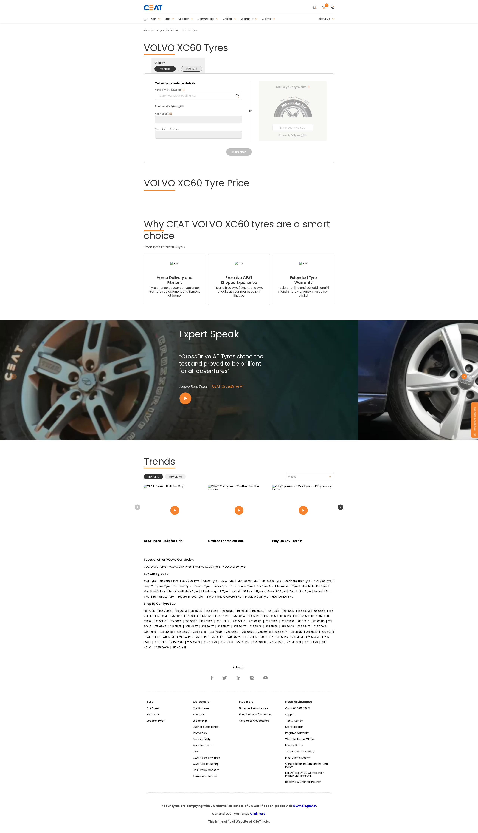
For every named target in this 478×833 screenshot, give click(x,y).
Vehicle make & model (169, 89)
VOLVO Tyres (175, 30)
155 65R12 (227, 611)
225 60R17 (239, 626)
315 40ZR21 (179, 647)
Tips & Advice (294, 721)
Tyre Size (191, 69)
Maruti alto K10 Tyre (314, 586)
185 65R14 (285, 616)
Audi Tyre (150, 581)
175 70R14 (239, 616)
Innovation (200, 733)
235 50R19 (314, 637)
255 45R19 (193, 642)
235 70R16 (320, 626)
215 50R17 (282, 637)
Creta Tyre (210, 581)
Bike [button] (167, 19)
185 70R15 (251, 637)
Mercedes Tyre (271, 581)
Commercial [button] (206, 19)
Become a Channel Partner (303, 782)
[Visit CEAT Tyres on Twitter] (224, 678)
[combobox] (310, 476)
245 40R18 (166, 632)
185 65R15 (301, 616)
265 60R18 (264, 632)
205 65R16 (287, 621)
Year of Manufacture (166, 129)
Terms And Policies (205, 776)
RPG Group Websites (206, 770)
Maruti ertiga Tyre (256, 596)
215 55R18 (312, 632)
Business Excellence (205, 727)
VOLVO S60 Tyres (155, 567)
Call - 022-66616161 (297, 708)
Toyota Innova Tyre (190, 596)
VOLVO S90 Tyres (180, 567)
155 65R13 (242, 611)
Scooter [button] (184, 19)
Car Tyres (159, 30)
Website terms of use (300, 739)
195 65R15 (207, 621)
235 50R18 (153, 637)
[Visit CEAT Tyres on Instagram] (252, 678)
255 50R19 (202, 637)
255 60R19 (243, 642)
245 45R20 (234, 637)
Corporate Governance (254, 721)
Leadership (200, 721)
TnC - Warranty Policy (299, 751)
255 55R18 (232, 632)
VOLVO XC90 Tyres (207, 567)
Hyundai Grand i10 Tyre (271, 591)
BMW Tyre (227, 581)
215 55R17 (303, 621)
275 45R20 (276, 642)
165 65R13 (304, 611)
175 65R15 (208, 616)
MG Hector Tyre (248, 581)
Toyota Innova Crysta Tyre (224, 596)
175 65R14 (192, 616)
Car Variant (163, 113)
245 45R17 (182, 632)
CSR (195, 751)
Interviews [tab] (175, 477)
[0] (323, 8)
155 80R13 (288, 611)
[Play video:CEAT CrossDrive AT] (224, 398)
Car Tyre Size (265, 586)
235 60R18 (287, 626)
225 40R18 (327, 632)
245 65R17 (177, 642)
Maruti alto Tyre (287, 586)
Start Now (239, 152)
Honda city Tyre (163, 596)
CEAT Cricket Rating (206, 764)
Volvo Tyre (220, 586)
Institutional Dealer (297, 758)
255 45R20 (210, 642)
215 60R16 (319, 621)
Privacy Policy (294, 745)
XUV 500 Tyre (190, 581)
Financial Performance (254, 708)
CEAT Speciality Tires (206, 758)
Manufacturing (202, 745)
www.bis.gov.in (304, 806)
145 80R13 (212, 611)
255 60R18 (227, 642)
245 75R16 (216, 632)
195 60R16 (191, 621)
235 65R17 (304, 626)
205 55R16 (239, 621)
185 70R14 (317, 616)
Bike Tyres (153, 714)
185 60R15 (270, 616)
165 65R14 (319, 611)
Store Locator (294, 727)
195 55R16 (160, 621)
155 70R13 (273, 611)
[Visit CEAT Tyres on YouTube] (266, 678)
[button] (332, 8)
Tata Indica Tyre (300, 591)
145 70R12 (165, 611)
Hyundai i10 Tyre (242, 591)
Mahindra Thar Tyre (297, 581)
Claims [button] (266, 19)
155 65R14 (258, 611)
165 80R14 (161, 616)
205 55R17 (267, 637)
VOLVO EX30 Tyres (235, 567)
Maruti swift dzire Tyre (183, 591)
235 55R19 (272, 626)
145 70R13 (181, 611)
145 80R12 (196, 611)
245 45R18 (199, 632)
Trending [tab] (153, 477)
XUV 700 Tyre (322, 581)
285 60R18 (162, 647)
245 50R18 (169, 637)
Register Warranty (297, 733)
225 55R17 (224, 626)
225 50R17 (207, 626)
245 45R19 (185, 637)
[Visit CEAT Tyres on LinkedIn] (239, 678)
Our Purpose (201, 708)
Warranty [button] (247, 19)
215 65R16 (160, 626)
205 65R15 (271, 621)
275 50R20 (311, 642)
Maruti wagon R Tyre (214, 591)
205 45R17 (222, 621)
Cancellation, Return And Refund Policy (306, 765)
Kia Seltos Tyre (169, 581)
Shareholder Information (255, 714)
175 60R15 (177, 616)
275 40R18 (259, 642)
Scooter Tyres (156, 721)
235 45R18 (298, 637)
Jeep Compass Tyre (157, 586)
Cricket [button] (228, 19)
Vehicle (165, 69)
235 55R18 (256, 626)
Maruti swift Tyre (154, 591)
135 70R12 (149, 611)
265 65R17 (280, 632)
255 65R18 (248, 632)
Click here (257, 814)
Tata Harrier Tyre (242, 586)
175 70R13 (223, 616)
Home (147, 30)
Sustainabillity (202, 739)
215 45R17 (296, 632)
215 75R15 (175, 626)
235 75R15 (150, 632)
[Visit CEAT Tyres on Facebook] (212, 678)
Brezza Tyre (202, 586)
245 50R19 (160, 642)
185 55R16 (254, 616)
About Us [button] (324, 19)
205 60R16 (255, 621)
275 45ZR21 (294, 642)
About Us (198, 714)
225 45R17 (191, 626)
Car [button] (154, 19)
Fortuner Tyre (182, 586)
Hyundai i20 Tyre (283, 596)
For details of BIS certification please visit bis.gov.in (304, 774)
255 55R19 (218, 637)
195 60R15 (176, 621)
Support (290, 714)
